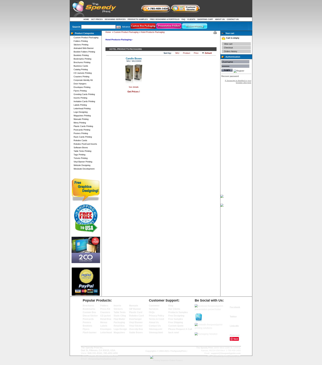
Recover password (230, 76)
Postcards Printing (82, 130)
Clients (191, 19)
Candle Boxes (134, 58)
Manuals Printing (81, 119)
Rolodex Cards (80, 140)
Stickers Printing (81, 45)
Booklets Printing (81, 55)
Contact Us (233, 19)
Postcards (88, 319)
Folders (104, 305)
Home (86, 19)
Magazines (119, 332)
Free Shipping (175, 322)
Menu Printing (80, 123)
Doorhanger (135, 319)
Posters (87, 322)
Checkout (228, 47)
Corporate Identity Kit (83, 80)
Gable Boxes (136, 332)
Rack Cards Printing (83, 137)
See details (134, 87)
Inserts (117, 305)
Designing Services (115, 19)
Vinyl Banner (136, 322)
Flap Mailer (119, 319)
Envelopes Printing (82, 87)
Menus (103, 322)
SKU (177, 53)
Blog (170, 305)
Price (196, 53)
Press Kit (105, 309)
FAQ (183, 19)
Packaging (119, 322)
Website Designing (82, 165)
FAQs (152, 312)
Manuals (133, 305)
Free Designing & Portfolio (164, 19)
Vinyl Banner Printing (83, 162)
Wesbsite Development (84, 169)
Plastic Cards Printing (83, 126)
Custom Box (89, 312)
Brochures (88, 305)
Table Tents (120, 312)
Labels (103, 325)
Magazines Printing (82, 115)
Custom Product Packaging (86, 37)
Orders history (230, 51)
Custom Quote (176, 325)
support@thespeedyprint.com (103, 356)
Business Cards (81, 66)
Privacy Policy (156, 315)
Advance (126, 27)
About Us (220, 19)
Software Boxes (81, 147)
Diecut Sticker (90, 315)
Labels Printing (80, 105)
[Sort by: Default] (203, 53)
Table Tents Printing (82, 151)
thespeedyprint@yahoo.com (102, 359)
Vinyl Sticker (136, 325)
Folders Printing (81, 41)
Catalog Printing (81, 69)
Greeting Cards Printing (84, 94)
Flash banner (90, 332)
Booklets (87, 325)
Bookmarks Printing (82, 59)
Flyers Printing (80, 91)
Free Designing (176, 315)
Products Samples (138, 19)
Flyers (86, 329)
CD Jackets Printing (83, 73)
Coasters (105, 312)
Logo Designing (81, 112)
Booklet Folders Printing (84, 52)
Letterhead (106, 332)
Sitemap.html (156, 332)
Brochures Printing (82, 62)
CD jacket (105, 315)
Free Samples (175, 319)
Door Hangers (80, 84)
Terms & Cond (156, 319)
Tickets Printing (81, 158)
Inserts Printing (80, 98)
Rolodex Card (136, 315)
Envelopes (105, 329)
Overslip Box (136, 329)
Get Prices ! (133, 91)
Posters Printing (81, 133)
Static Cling (120, 315)
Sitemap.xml (155, 329)
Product (186, 53)
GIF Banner (135, 309)
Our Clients (174, 309)
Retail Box (105, 319)
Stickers (118, 309)
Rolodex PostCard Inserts (85, 144)
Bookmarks (89, 309)
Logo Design (120, 329)
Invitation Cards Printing (84, 101)
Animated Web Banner (84, 48)
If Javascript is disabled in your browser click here (238, 82)
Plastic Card (135, 312)
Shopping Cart (205, 19)
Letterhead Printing (82, 108)
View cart (228, 44)
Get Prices (97, 19)
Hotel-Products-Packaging (153, 32)
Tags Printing (79, 154)
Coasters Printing (81, 76)
